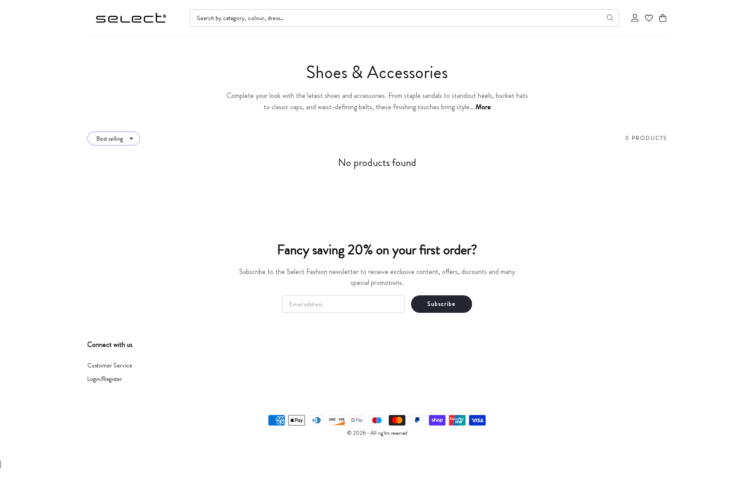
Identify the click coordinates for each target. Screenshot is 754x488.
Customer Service (109, 365)
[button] (663, 18)
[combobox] (404, 18)
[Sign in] (635, 18)
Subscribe (441, 303)
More (483, 107)
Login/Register (104, 378)
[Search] (610, 18)
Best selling (109, 138)
